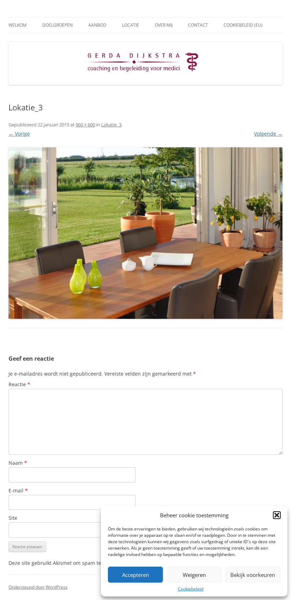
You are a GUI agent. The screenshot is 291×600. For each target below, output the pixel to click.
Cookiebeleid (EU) (243, 25)
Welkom (18, 25)
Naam (18, 462)
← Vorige (19, 133)
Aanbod (97, 25)
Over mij (163, 25)
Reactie (19, 384)
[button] (276, 515)
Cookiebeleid (190, 589)
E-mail (18, 490)
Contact (198, 25)
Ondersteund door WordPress (38, 587)
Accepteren (135, 574)
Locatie (130, 25)
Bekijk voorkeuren (252, 574)
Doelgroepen (57, 25)
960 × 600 (85, 124)
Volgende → (268, 133)
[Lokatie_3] (145, 233)
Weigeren (194, 574)
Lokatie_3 (111, 124)
